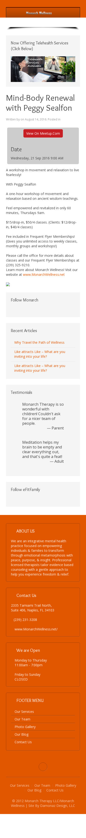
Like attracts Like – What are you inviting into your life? (39, 354)
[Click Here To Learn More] (43, 69)
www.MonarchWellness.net (44, 274)
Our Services (24, 711)
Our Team (22, 719)
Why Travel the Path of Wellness (39, 342)
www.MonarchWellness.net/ (36, 629)
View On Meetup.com (43, 133)
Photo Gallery (25, 726)
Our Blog (21, 734)
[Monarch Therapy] (39, 12)
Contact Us (23, 742)
